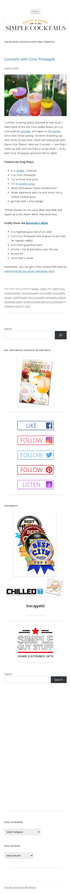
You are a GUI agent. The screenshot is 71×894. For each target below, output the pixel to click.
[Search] (61, 335)
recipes (35, 288)
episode (25, 131)
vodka (43, 288)
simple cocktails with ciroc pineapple (43, 301)
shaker (20, 170)
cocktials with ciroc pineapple (29, 297)
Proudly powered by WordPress (20, 887)
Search (8, 328)
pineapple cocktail (55, 297)
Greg (27, 306)
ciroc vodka (45, 293)
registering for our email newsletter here (29, 271)
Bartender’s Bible (36, 223)
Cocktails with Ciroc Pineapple (29, 59)
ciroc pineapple (30, 293)
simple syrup (27, 183)
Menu (35, 11)
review (56, 131)
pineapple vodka (13, 301)
